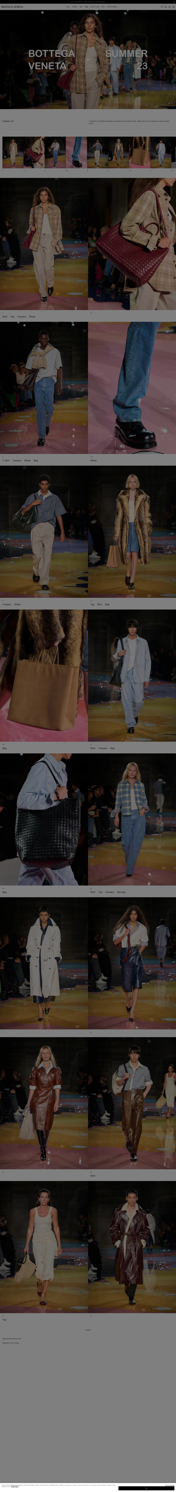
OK (146, 1488)
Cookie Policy (14, 1486)
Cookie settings (169, 1485)
